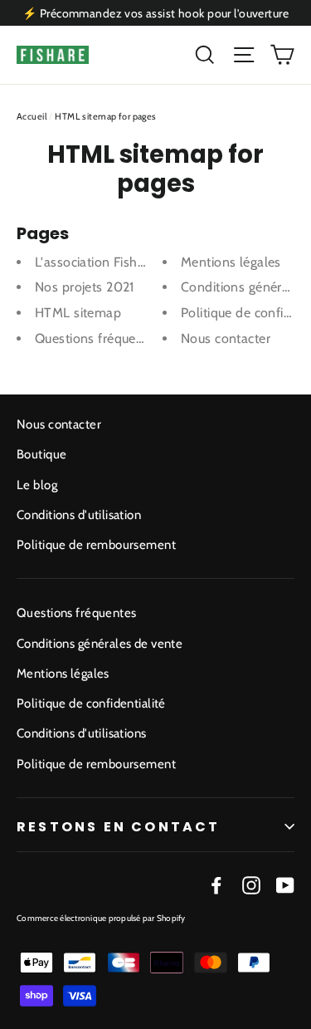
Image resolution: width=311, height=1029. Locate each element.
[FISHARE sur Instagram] (251, 884)
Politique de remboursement (96, 544)
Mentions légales (231, 262)
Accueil (32, 116)
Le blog (37, 485)
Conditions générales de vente (99, 643)
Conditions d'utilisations (82, 733)
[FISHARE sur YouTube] (285, 884)
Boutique (41, 454)
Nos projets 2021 (84, 287)
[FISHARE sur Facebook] (216, 884)
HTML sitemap (78, 313)
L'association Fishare (95, 262)
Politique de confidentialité (91, 703)
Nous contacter (225, 338)
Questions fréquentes (98, 338)
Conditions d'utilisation (79, 514)
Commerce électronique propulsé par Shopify (101, 918)
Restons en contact (119, 826)
